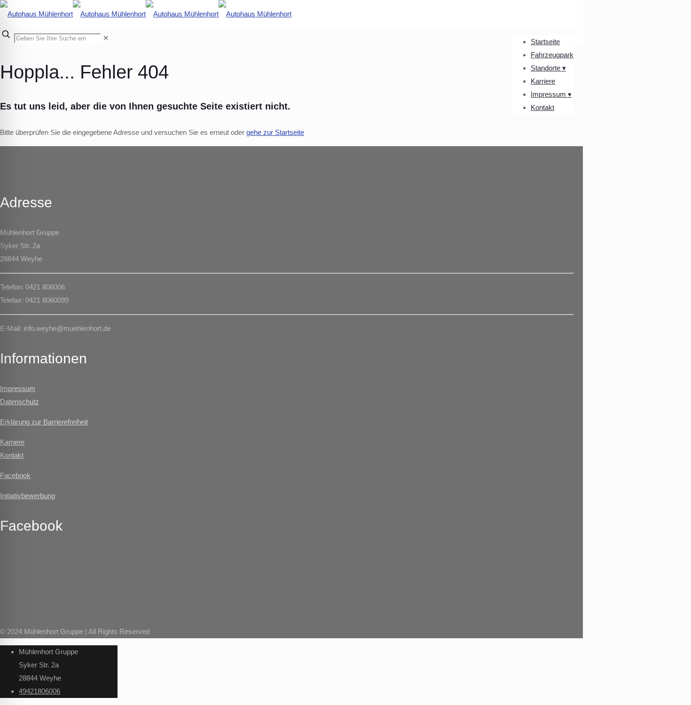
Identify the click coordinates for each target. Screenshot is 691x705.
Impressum (17, 388)
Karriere (12, 442)
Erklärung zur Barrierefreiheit (44, 422)
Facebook (15, 475)
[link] (106, 38)
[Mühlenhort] (145, 14)
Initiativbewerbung (27, 496)
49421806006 (39, 691)
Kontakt (12, 455)
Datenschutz (19, 402)
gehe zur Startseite (275, 132)
